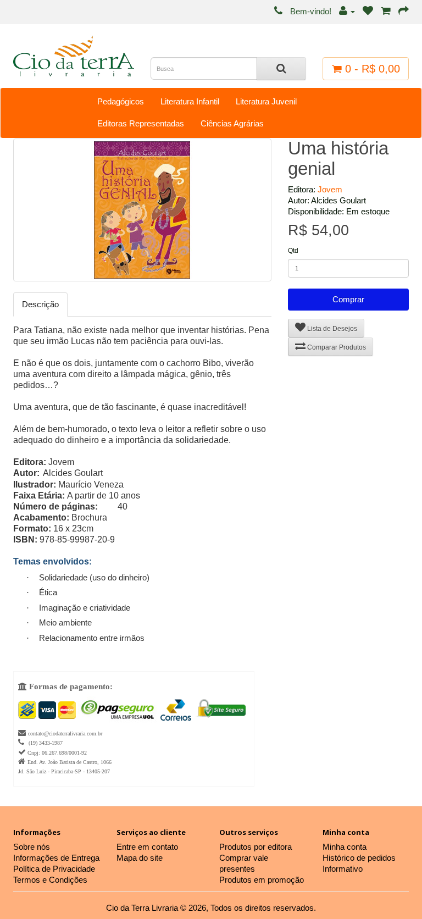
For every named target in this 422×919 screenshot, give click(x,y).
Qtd (293, 250)
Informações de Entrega (56, 857)
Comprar (348, 299)
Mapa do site (139, 857)
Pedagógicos (120, 101)
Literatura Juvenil (266, 101)
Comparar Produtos (336, 347)
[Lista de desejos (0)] (368, 11)
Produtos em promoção (261, 879)
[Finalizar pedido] (403, 11)
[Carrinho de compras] (386, 11)
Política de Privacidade (54, 868)
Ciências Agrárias (232, 123)
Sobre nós (31, 846)
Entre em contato (147, 846)
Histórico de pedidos (359, 857)
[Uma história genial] (142, 210)
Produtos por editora (255, 846)
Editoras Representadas (140, 123)
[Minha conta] (347, 11)
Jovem (330, 189)
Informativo (343, 868)
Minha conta (345, 846)
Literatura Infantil (189, 101)
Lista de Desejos (331, 329)
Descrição (40, 304)
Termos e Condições (50, 879)
